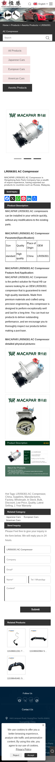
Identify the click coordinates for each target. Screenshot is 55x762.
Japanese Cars (13, 517)
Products (15, 25)
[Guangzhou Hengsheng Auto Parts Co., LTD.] (11, 6)
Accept (31, 755)
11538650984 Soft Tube (39, 651)
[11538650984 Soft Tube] (38, 637)
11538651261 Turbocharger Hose (17, 651)
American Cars (13, 520)
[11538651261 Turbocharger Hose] (16, 637)
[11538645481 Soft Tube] (16, 664)
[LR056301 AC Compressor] (27, 131)
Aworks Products (30, 25)
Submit (35, 609)
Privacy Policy (23, 749)
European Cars (31, 517)
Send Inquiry (12, 192)
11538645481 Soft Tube (17, 678)
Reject (16, 755)
